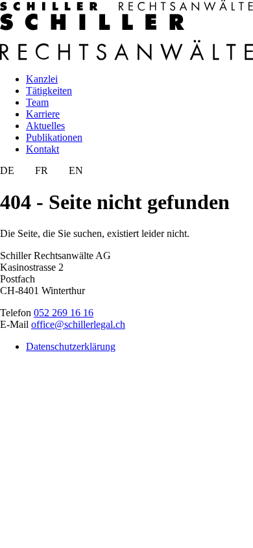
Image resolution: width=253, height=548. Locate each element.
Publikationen (54, 137)
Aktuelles (45, 125)
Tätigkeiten (49, 90)
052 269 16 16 (63, 312)
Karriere (43, 113)
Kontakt (42, 149)
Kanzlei (42, 78)
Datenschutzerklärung (70, 346)
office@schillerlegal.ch (78, 324)
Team (37, 102)
